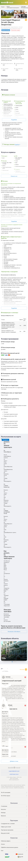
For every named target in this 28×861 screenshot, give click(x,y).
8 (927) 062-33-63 (14, 774)
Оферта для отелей (6, 826)
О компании (4, 806)
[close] (27, 644)
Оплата (3, 844)
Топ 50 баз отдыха (5, 795)
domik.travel (14, 767)
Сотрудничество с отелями (8, 823)
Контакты (3, 809)
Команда (3, 812)
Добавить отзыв (14, 761)
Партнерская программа (7, 830)
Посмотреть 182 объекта (14, 631)
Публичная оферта (5, 841)
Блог (2, 850)
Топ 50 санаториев (5, 792)
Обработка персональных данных (9, 847)
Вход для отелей (5, 833)
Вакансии (3, 815)
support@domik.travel (14, 771)
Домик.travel (7, 2)
